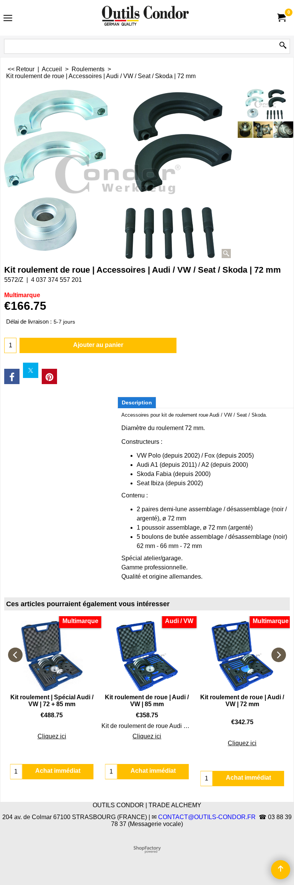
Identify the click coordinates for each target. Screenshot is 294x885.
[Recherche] (282, 46)
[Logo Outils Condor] (145, 17)
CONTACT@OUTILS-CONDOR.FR (207, 817)
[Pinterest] (49, 376)
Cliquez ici (52, 736)
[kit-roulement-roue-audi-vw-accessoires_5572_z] (265, 129)
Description (137, 402)
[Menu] (7, 18)
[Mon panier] (281, 18)
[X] (30, 370)
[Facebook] (12, 376)
